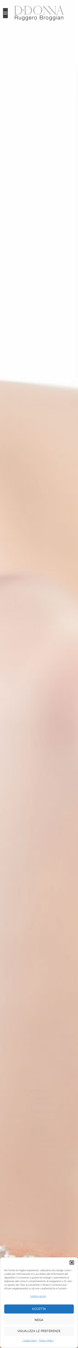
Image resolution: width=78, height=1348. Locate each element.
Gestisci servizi (38, 1296)
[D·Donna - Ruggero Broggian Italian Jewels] (39, 13)
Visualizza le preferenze (39, 1331)
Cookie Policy (30, 1340)
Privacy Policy (46, 1340)
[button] (72, 1263)
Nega (39, 1320)
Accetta (39, 1309)
